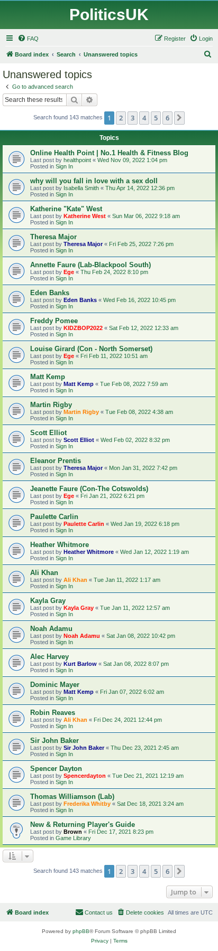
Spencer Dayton (56, 769)
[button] (179, 117)
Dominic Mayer (54, 685)
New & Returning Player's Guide (82, 824)
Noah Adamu (51, 629)
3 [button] (132, 118)
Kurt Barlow (80, 664)
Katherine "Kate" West (66, 209)
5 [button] (156, 118)
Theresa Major (53, 237)
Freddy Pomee (54, 321)
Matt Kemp (47, 377)
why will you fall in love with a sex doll (94, 181)
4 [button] (144, 118)
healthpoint (77, 160)
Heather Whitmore (59, 545)
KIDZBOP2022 (83, 328)
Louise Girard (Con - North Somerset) (91, 349)
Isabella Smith (81, 188)
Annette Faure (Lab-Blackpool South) (90, 265)
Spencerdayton (84, 776)
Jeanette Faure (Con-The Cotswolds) (89, 489)
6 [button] (167, 118)
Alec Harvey (49, 657)
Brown (72, 831)
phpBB (80, 931)
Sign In (64, 166)
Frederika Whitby (87, 804)
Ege (68, 272)
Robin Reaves (52, 713)
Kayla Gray (48, 601)
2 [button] (121, 118)
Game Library (73, 838)
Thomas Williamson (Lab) (72, 797)
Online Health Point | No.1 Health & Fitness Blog (109, 153)
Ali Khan (44, 573)
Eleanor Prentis (55, 461)
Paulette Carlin (54, 517)
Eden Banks (49, 293)
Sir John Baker (54, 741)
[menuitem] (28, 38)
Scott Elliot (48, 433)
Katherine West (84, 216)
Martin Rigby (51, 405)
